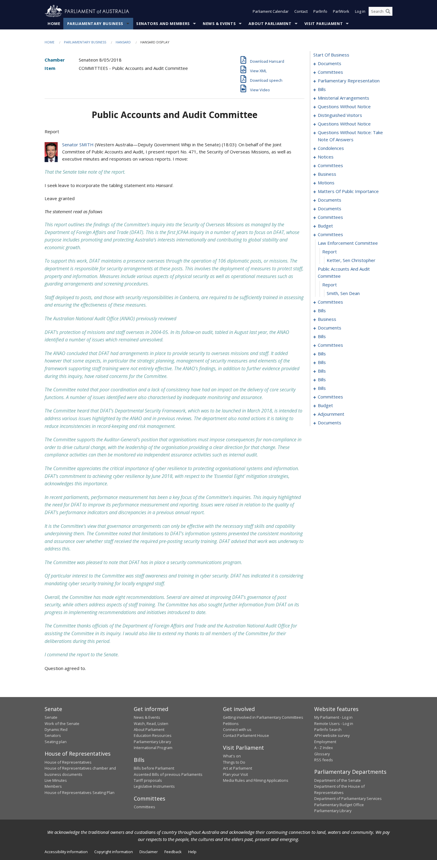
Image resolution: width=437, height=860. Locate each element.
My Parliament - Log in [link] (333, 717)
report (329, 252)
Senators (53, 735)
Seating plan (56, 741)
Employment (325, 741)
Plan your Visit (235, 774)
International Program (153, 747)
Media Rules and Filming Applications (255, 780)
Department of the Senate (337, 780)
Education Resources (153, 735)
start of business (331, 55)
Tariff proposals (148, 780)
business (327, 174)
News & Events (219, 23)
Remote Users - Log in (333, 723)
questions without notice (344, 106)
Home (54, 23)
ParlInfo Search (328, 729)
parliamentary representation (349, 81)
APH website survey (332, 735)
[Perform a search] (387, 11)
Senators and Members (163, 23)
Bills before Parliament (154, 768)
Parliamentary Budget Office (339, 804)
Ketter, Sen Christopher (351, 260)
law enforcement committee (348, 243)
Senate (51, 717)
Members (53, 786)
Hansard (123, 42)
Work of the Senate (62, 723)
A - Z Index (323, 747)
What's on (232, 756)
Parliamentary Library (152, 741)
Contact (301, 11)
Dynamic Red (56, 729)
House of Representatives (68, 762)
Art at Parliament (237, 768)
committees (330, 72)
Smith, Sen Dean (343, 293)
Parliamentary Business (95, 23)
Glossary (322, 754)
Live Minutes (56, 780)
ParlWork (341, 11)
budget (325, 226)
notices (326, 157)
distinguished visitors (340, 115)
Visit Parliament (323, 23)
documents (329, 63)
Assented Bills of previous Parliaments (168, 774)
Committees (144, 806)
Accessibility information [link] (66, 851)
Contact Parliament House (246, 735)
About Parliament (270, 23)
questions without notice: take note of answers (350, 135)
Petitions (231, 723)
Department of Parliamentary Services (348, 798)
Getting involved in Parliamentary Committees (263, 717)
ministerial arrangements (343, 98)
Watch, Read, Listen (151, 723)
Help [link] (192, 851)
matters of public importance (348, 191)
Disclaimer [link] (148, 851)
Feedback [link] (173, 851)
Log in (360, 11)
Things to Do (234, 762)
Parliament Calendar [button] (271, 11)
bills (322, 89)
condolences (331, 148)
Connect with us (237, 729)
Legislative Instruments (154, 786)
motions (326, 183)
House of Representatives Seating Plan (79, 792)
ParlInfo (320, 11)
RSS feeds (323, 759)
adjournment (331, 414)
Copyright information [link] (113, 851)
